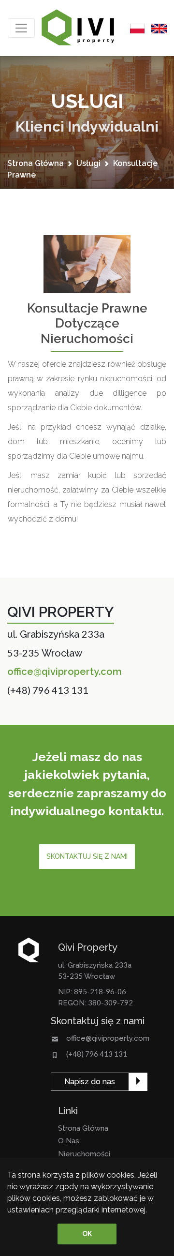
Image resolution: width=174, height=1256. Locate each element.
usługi (88, 163)
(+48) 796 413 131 (47, 690)
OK (87, 1234)
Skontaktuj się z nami (87, 856)
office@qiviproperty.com (64, 671)
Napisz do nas (89, 1081)
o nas (68, 1140)
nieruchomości (84, 1154)
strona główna (35, 163)
